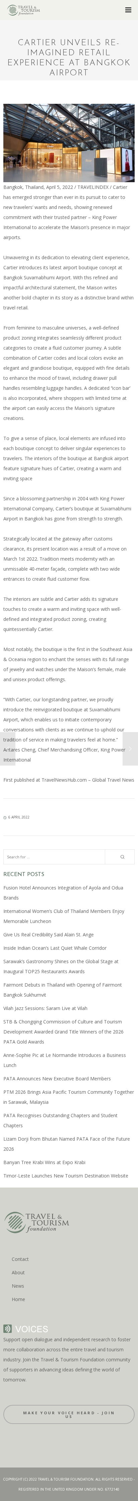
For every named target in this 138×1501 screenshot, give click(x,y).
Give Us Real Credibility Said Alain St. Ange (48, 934)
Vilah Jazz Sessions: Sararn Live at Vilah (45, 1008)
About (18, 1272)
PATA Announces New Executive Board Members (57, 1078)
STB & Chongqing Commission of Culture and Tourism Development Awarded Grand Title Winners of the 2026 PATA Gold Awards (63, 1031)
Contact (20, 1259)
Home (18, 1299)
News (18, 1286)
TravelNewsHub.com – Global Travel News (87, 780)
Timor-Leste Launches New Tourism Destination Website (65, 1175)
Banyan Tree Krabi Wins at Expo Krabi (44, 1162)
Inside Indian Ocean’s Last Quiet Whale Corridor (55, 948)
